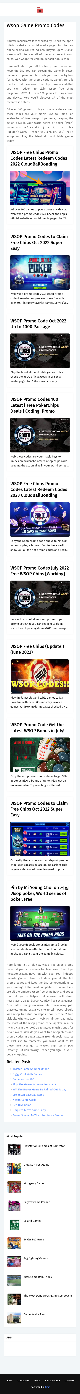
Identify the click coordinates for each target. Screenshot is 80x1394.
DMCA (37, 1380)
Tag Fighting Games (36, 1258)
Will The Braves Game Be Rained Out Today (39, 1089)
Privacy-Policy (52, 1380)
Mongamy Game (34, 1183)
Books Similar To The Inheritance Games (38, 1115)
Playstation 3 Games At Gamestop (44, 1146)
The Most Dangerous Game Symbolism (48, 1295)
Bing (46, 1387)
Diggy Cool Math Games (27, 1074)
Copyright (70, 1380)
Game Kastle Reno (35, 1314)
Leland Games (32, 1220)
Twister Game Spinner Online (31, 1069)
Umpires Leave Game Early (29, 1110)
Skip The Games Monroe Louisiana (34, 1084)
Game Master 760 (23, 1079)
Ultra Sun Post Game (36, 1164)
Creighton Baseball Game (28, 1094)
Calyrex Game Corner (37, 1202)
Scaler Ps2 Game (34, 1239)
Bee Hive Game (22, 1105)
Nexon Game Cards (24, 1099)
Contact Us (23, 1380)
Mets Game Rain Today (38, 1277)
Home (9, 1380)
